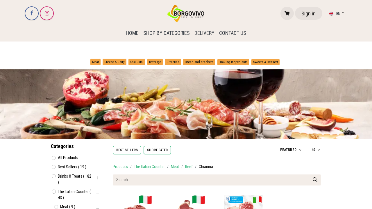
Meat (175, 166)
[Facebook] (32, 13)
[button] (291, 150)
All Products (68, 157)
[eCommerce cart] (287, 13)
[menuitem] (132, 33)
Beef (189, 166)
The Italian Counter (149, 166)
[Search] (315, 179)
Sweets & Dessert (265, 62)
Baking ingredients (233, 62)
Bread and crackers (199, 62)
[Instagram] (47, 13)
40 (314, 150)
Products (120, 166)
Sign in (308, 13)
